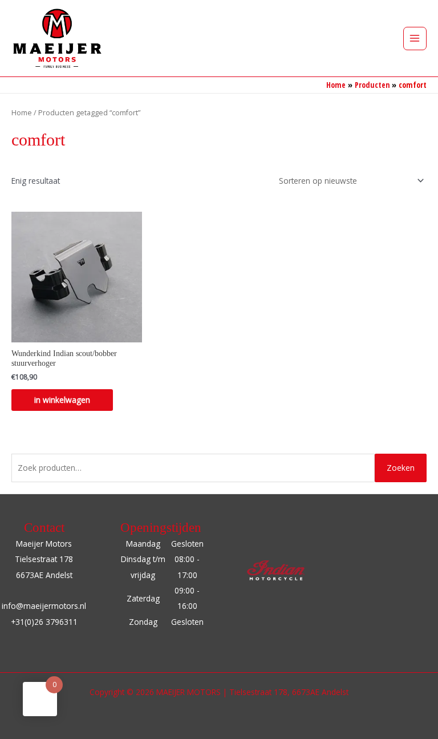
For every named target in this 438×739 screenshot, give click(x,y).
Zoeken (401, 467)
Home (21, 113)
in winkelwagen (62, 399)
